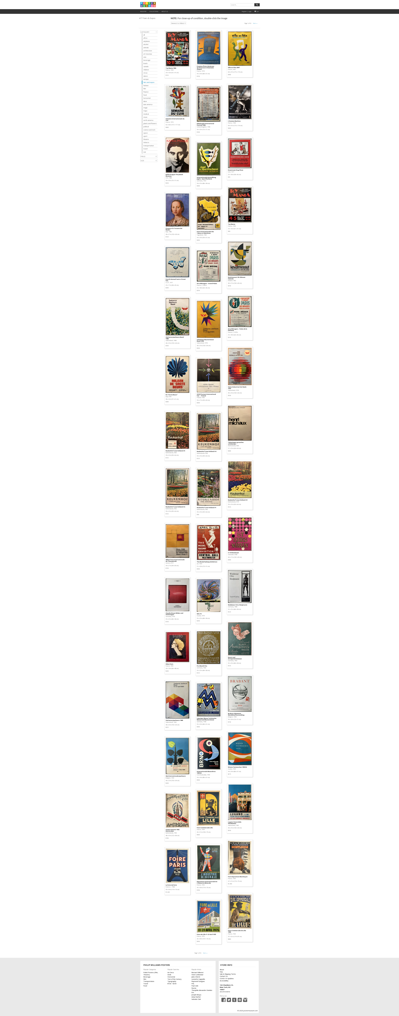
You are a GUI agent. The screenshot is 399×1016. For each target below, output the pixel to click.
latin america (147, 104)
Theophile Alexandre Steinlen (201, 990)
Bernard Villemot (197, 972)
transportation (148, 146)
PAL (192, 984)
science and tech (149, 130)
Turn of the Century (174, 979)
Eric (192, 992)
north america (148, 120)
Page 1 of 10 (247, 23)
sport (145, 136)
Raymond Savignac (198, 981)
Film (144, 979)
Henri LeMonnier (197, 975)
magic (145, 108)
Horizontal (171, 977)
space (145, 133)
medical (146, 114)
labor (145, 101)
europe (146, 79)
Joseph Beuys (196, 995)
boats (145, 63)
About (222, 969)
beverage (146, 60)
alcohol (145, 44)
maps (145, 111)
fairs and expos (148, 82)
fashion (145, 85)
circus (145, 73)
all (144, 35)
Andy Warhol (195, 997)
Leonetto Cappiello (198, 979)
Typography (171, 981)
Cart (257, 11)
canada (145, 66)
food (145, 95)
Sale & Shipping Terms (228, 974)
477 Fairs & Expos (147, 18)
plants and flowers (150, 123)
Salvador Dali (196, 999)
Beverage (146, 977)
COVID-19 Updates (227, 978)
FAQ (221, 972)
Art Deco (170, 972)
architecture (147, 51)
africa (145, 38)
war (144, 152)
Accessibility (224, 981)
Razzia (193, 988)
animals (146, 47)
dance (145, 76)
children (146, 70)
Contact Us (224, 976)
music (145, 117)
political (146, 127)
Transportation (148, 981)
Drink (169, 975)
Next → (255, 23)
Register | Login (246, 11)
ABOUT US (164, 11)
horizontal (146, 98)
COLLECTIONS (153, 11)
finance (145, 92)
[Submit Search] (257, 4)
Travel (145, 984)
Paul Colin (194, 986)
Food (145, 986)
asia (144, 57)
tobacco (146, 142)
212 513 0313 (225, 992)
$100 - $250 (171, 984)
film (144, 89)
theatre (146, 139)
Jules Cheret (195, 977)
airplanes (146, 41)
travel (145, 149)
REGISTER (143, 11)
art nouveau (147, 54)
